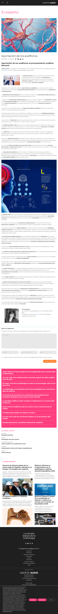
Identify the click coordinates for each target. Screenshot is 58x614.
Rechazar (42, 599)
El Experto (29, 552)
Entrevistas (29, 556)
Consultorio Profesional (29, 563)
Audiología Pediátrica (29, 554)
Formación (29, 559)
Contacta (29, 580)
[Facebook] (25, 543)
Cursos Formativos (29, 561)
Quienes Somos (29, 575)
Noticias (29, 558)
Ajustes (51, 599)
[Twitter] (28, 543)
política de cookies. (7, 611)
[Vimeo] (32, 543)
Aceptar (33, 599)
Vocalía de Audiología (29, 578)
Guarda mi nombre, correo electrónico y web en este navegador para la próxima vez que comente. (27, 357)
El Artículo (29, 551)
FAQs (29, 565)
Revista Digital (29, 576)
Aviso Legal (29, 583)
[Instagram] (30, 543)
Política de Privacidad (29, 585)
